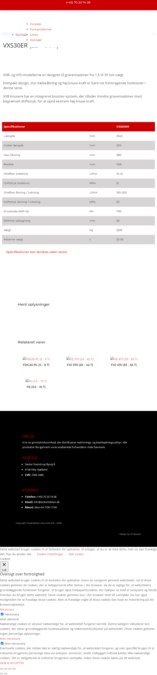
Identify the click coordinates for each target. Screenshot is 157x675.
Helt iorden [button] (76, 554)
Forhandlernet (41, 29)
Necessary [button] (7, 609)
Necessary (12, 614)
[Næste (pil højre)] (5, 673)
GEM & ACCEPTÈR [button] (12, 663)
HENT (20, 331)
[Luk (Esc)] (14, 668)
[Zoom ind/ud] (1, 668)
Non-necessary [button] (10, 639)
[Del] (9, 668)
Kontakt (22, 35)
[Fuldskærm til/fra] (5, 668)
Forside (35, 24)
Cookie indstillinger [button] (50, 554)
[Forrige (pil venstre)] (1, 673)
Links (34, 35)
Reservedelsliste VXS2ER (34, 321)
